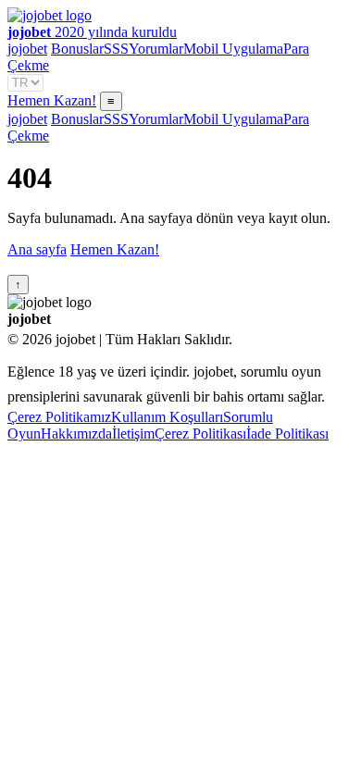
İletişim (133, 433)
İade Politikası (287, 433)
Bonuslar (77, 48)
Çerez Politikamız (59, 417)
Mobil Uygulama (233, 48)
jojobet (27, 48)
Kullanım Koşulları (167, 417)
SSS (116, 48)
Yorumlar (156, 48)
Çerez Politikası (200, 433)
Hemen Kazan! (51, 100)
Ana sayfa (37, 249)
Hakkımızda (76, 433)
